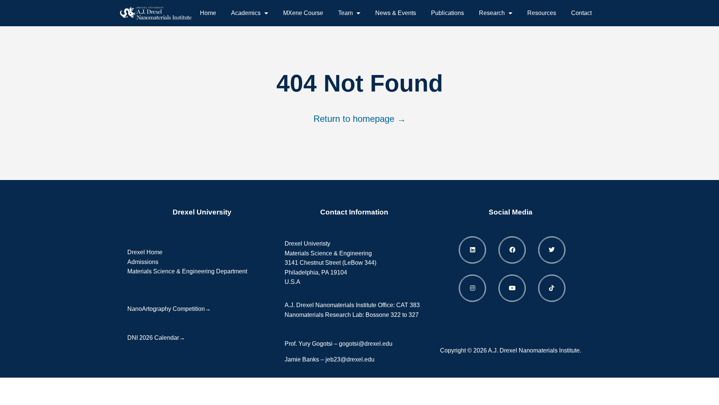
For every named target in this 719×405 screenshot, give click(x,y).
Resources (541, 13)
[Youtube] (512, 288)
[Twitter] (551, 250)
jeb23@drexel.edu (349, 359)
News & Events (395, 13)
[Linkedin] (472, 250)
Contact (581, 13)
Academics (246, 13)
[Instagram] (472, 288)
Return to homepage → (359, 119)
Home (208, 13)
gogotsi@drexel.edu (365, 343)
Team (345, 13)
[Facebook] (512, 250)
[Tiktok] (551, 288)
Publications (447, 13)
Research (492, 13)
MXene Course (303, 13)
